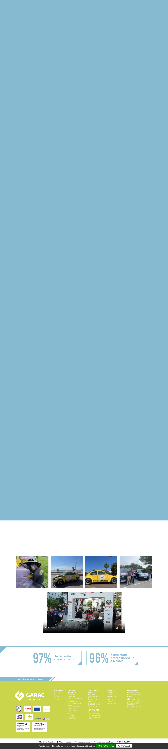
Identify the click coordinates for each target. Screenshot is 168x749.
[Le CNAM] (28, 712)
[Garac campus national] (30, 701)
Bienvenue (91, 693)
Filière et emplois (133, 693)
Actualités (93, 710)
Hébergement (93, 698)
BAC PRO (57, 693)
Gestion (70, 705)
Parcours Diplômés (94, 715)
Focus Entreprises (94, 713)
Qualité (110, 699)
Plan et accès (92, 706)
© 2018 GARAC (123, 742)
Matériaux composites (72, 718)
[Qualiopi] (23, 732)
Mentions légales (47, 742)
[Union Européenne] (37, 712)
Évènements (92, 712)
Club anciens (111, 701)
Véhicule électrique (74, 703)
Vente (70, 713)
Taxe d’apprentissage (134, 701)
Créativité (71, 695)
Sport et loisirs (92, 701)
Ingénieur (57, 698)
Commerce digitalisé (75, 698)
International (111, 703)
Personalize (124, 746)
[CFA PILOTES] (19, 712)
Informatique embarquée (72, 709)
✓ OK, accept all (105, 746)
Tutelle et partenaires (111, 695)
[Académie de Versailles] (29, 720)
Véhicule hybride (74, 707)
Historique (110, 693)
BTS (55, 694)
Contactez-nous (82, 742)
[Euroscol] (38, 720)
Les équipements (94, 696)
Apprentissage (132, 698)
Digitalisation (72, 715)
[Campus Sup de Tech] (47, 720)
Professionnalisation (134, 699)
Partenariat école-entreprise (133, 704)
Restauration (92, 699)
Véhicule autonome (74, 712)
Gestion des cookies (103, 742)
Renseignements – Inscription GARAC (94, 704)
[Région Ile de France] (47, 712)
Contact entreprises (134, 706)
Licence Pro (58, 696)
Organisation (111, 698)
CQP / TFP (57, 699)
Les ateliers (91, 694)
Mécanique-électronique (72, 700)
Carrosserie (72, 696)
